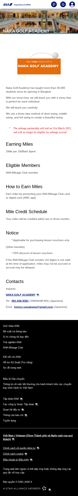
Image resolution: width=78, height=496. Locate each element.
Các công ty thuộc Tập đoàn (18, 404)
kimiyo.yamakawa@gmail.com (33, 306)
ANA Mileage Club (13, 347)
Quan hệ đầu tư (11, 409)
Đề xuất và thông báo (15, 331)
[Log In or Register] (72, 4)
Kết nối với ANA (12, 356)
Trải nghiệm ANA (12, 342)
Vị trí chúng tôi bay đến (16, 336)
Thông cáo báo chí (13, 415)
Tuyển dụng (9, 420)
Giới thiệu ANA (11, 326)
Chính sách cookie (13, 453)
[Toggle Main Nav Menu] (63, 4)
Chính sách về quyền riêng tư (19, 448)
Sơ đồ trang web (12, 367)
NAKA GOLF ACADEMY (20, 294)
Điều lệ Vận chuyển (13, 378)
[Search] (54, 4)
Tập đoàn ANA (11, 398)
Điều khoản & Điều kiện (16, 459)
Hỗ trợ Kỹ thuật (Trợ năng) (17, 362)
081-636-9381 (20, 300)
